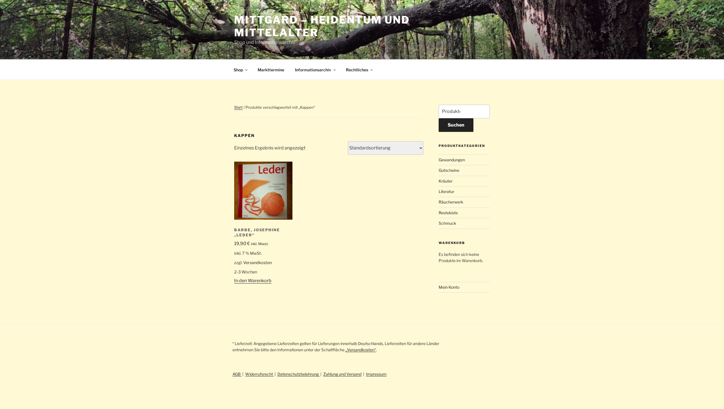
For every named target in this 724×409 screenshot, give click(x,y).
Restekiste (448, 212)
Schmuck (447, 223)
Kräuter (446, 181)
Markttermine (271, 69)
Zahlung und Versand (342, 374)
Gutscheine (449, 170)
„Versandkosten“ (360, 349)
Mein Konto (449, 287)
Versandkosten (257, 262)
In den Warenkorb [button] (253, 280)
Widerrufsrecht (259, 374)
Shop (238, 69)
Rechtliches (357, 69)
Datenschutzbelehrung (298, 374)
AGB (237, 374)
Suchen (456, 125)
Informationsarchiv (313, 69)
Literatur (446, 191)
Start (238, 107)
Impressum (376, 374)
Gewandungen (452, 159)
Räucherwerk (451, 202)
